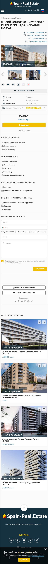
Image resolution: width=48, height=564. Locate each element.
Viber (32, 232)
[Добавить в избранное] (44, 322)
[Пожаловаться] (28, 84)
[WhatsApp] (28, 301)
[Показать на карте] (3, 84)
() (29, 10)
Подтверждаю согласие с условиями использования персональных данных (25, 262)
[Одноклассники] (18, 301)
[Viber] (25, 301)
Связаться (24, 125)
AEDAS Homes (8, 357)
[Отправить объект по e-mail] (13, 84)
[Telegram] (32, 301)
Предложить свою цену (38, 41)
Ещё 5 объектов (24, 130)
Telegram (41, 232)
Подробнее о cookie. (36, 556)
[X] (22, 301)
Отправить (40, 269)
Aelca (4, 401)
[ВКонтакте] (15, 301)
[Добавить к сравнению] (39, 322)
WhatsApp (22, 232)
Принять (24, 560)
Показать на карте (25, 91)
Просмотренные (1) (39, 38)
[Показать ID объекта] (23, 84)
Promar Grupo (23, 120)
